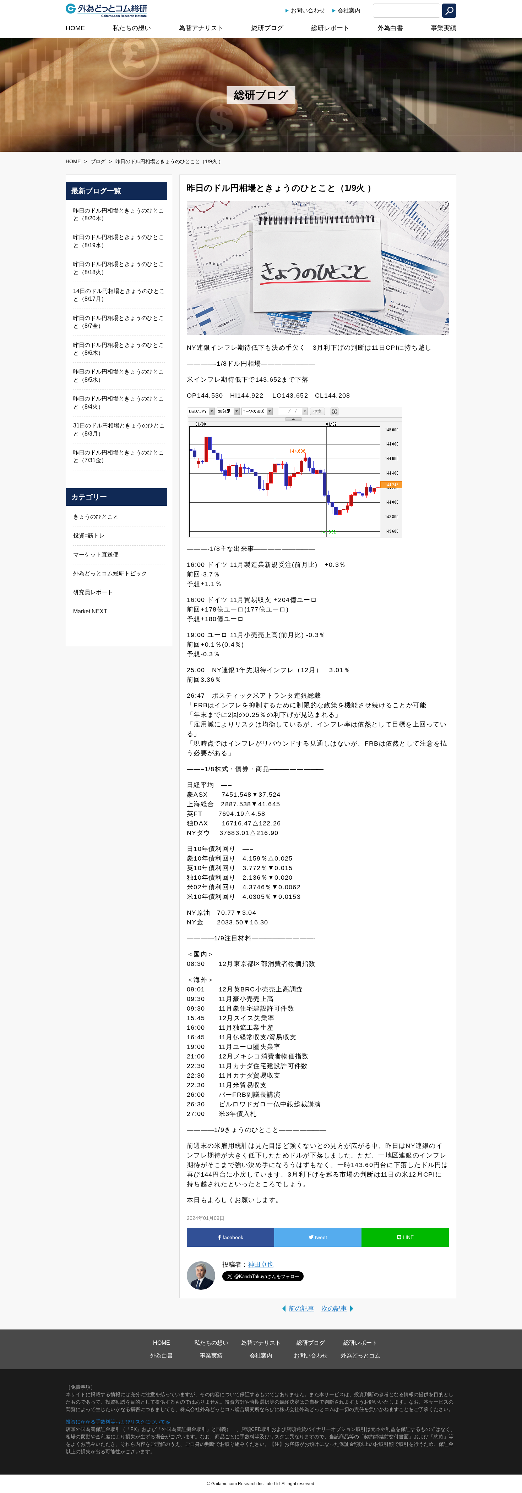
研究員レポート (93, 592)
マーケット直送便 (96, 555)
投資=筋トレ (89, 535)
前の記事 (301, 1308)
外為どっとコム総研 (106, 10)
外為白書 (390, 28)
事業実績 (443, 28)
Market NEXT (90, 611)
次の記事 (334, 1308)
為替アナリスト (201, 28)
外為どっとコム (360, 1356)
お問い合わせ (308, 10)
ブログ (98, 161)
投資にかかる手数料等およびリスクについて (115, 1422)
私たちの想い (132, 28)
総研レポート (330, 28)
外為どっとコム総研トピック (110, 573)
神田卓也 (260, 1264)
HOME (75, 28)
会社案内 (349, 10)
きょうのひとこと (96, 517)
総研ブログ (267, 28)
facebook (232, 1237)
